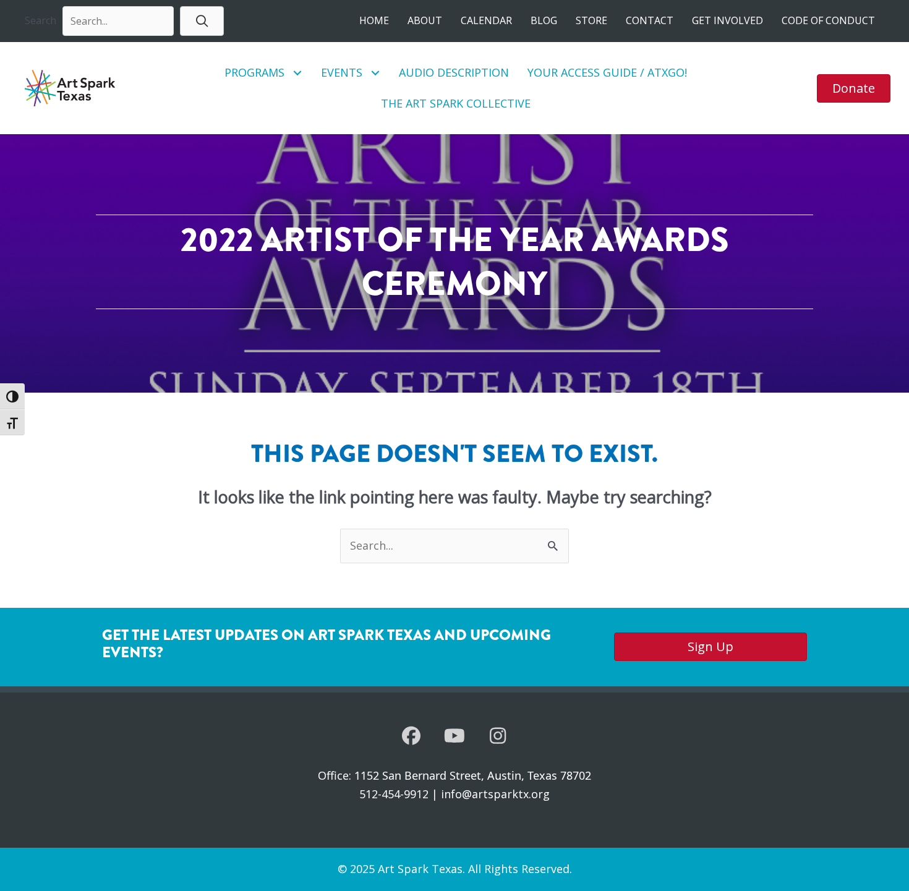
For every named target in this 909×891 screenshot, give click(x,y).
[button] (202, 20)
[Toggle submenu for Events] (376, 73)
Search (40, 20)
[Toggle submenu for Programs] (298, 73)
